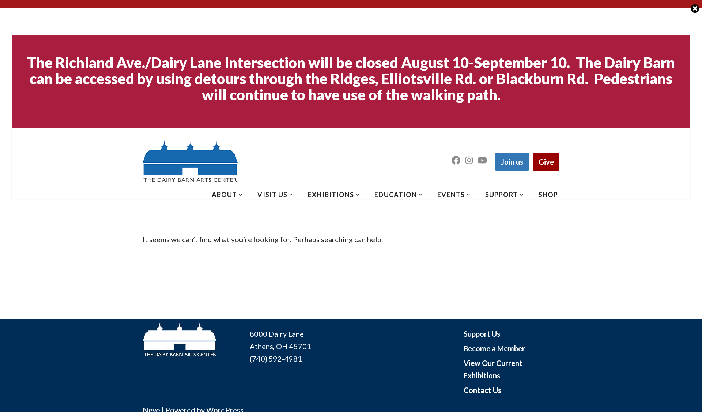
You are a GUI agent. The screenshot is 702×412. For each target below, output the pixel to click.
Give (546, 161)
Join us (512, 161)
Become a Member (494, 348)
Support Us (482, 333)
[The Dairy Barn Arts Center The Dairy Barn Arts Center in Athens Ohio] (190, 161)
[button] (240, 194)
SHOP (548, 194)
